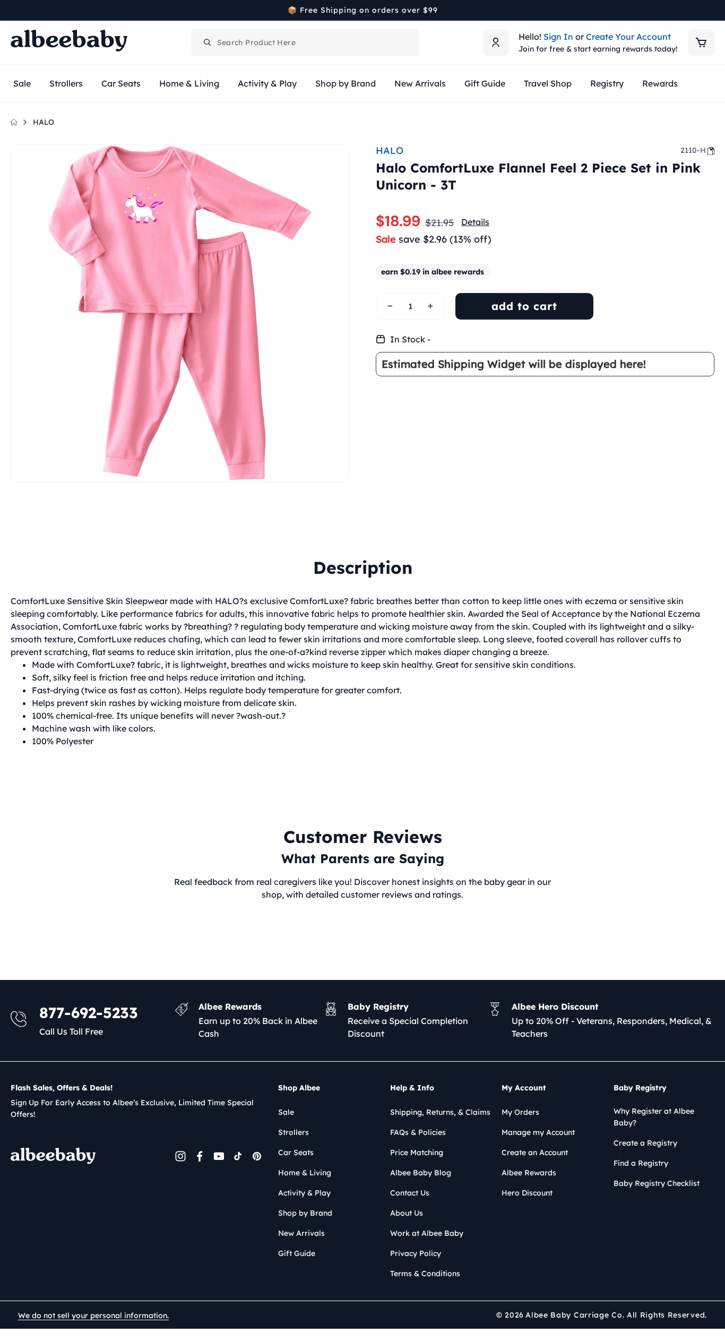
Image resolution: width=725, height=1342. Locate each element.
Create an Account (535, 1152)
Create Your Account (628, 36)
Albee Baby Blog (420, 1172)
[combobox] (305, 42)
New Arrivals (301, 1233)
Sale (286, 1112)
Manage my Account (538, 1132)
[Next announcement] (710, 10)
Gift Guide (296, 1253)
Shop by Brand (305, 1213)
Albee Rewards (529, 1172)
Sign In (558, 36)
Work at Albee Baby (426, 1233)
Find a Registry (641, 1163)
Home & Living (304, 1172)
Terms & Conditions (425, 1273)
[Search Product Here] (207, 42)
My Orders (520, 1112)
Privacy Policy (415, 1253)
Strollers (293, 1132)
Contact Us (409, 1193)
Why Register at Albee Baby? (654, 1117)
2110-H (693, 150)
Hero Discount (527, 1193)
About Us (406, 1213)
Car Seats (296, 1152)
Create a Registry (645, 1143)
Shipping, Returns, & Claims (440, 1112)
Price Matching (416, 1152)
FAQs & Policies (418, 1132)
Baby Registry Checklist (657, 1183)
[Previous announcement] (14, 10)
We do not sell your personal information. (93, 1315)
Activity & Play (304, 1193)
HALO (43, 122)
